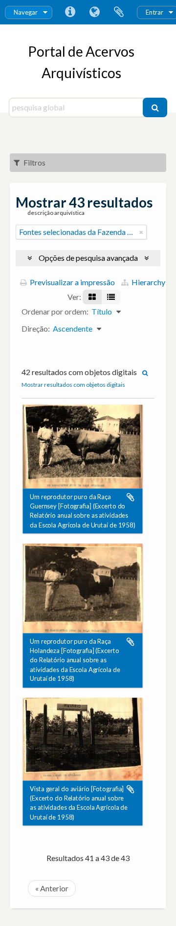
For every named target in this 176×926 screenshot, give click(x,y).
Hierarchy (147, 282)
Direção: (36, 328)
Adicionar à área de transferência (130, 497)
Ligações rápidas (70, 12)
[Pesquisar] (155, 107)
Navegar (26, 12)
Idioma (94, 12)
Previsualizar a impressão (71, 282)
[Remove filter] (141, 232)
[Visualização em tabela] (111, 297)
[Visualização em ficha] (92, 297)
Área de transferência (119, 12)
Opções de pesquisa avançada (88, 257)
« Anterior (51, 888)
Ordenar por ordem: (55, 311)
